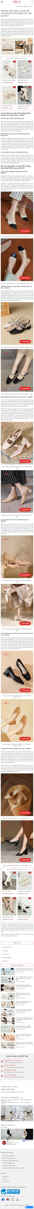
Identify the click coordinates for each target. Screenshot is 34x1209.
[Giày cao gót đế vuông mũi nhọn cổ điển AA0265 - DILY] (17, 815)
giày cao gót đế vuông (21, 166)
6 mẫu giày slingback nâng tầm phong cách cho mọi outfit (24, 1010)
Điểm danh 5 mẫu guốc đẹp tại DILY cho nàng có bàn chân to (17, 935)
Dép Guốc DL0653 (23, 80)
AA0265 (28, 749)
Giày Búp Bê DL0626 (8, 917)
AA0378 (3, 521)
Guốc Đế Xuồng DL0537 (24, 917)
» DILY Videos (5, 1181)
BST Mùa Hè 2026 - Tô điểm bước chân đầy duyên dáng (23, 1026)
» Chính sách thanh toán (8, 1158)
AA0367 (7, 288)
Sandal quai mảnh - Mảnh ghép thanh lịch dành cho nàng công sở (24, 1044)
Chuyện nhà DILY (27, 6)
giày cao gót (11, 113)
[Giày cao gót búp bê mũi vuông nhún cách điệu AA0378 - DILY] (17, 577)
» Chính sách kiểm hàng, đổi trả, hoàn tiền (13, 1168)
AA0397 (7, 635)
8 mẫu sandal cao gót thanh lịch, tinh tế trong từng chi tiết (24, 985)
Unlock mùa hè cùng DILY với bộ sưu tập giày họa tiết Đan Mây (24, 1035)
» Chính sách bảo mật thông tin (10, 1160)
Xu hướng (5, 950)
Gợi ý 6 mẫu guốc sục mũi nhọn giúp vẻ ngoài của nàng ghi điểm (24, 978)
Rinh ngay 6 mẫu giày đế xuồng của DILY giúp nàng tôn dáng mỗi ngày (24, 1019)
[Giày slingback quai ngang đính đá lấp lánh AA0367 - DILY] (17, 344)
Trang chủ (19, 6)
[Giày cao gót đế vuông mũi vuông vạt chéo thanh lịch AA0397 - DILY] (17, 693)
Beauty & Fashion (7, 957)
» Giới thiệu (5, 1176)
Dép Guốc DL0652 (7, 106)
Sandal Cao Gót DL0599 (8, 80)
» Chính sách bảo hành (8, 1156)
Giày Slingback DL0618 (24, 106)
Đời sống (4, 961)
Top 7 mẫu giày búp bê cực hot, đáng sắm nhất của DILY (24, 1002)
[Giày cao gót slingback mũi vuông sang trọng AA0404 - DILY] (17, 234)
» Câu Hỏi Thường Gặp (8, 1163)
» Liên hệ (4, 1179)
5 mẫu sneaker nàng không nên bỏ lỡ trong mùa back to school (24, 969)
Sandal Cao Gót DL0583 (24, 891)
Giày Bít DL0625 (6, 891)
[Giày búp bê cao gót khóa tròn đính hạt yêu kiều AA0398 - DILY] (17, 464)
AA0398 (30, 397)
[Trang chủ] (17, 2)
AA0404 (3, 173)
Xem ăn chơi (5, 954)
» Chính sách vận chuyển (8, 1165)
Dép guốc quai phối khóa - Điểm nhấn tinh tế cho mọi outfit (23, 994)
